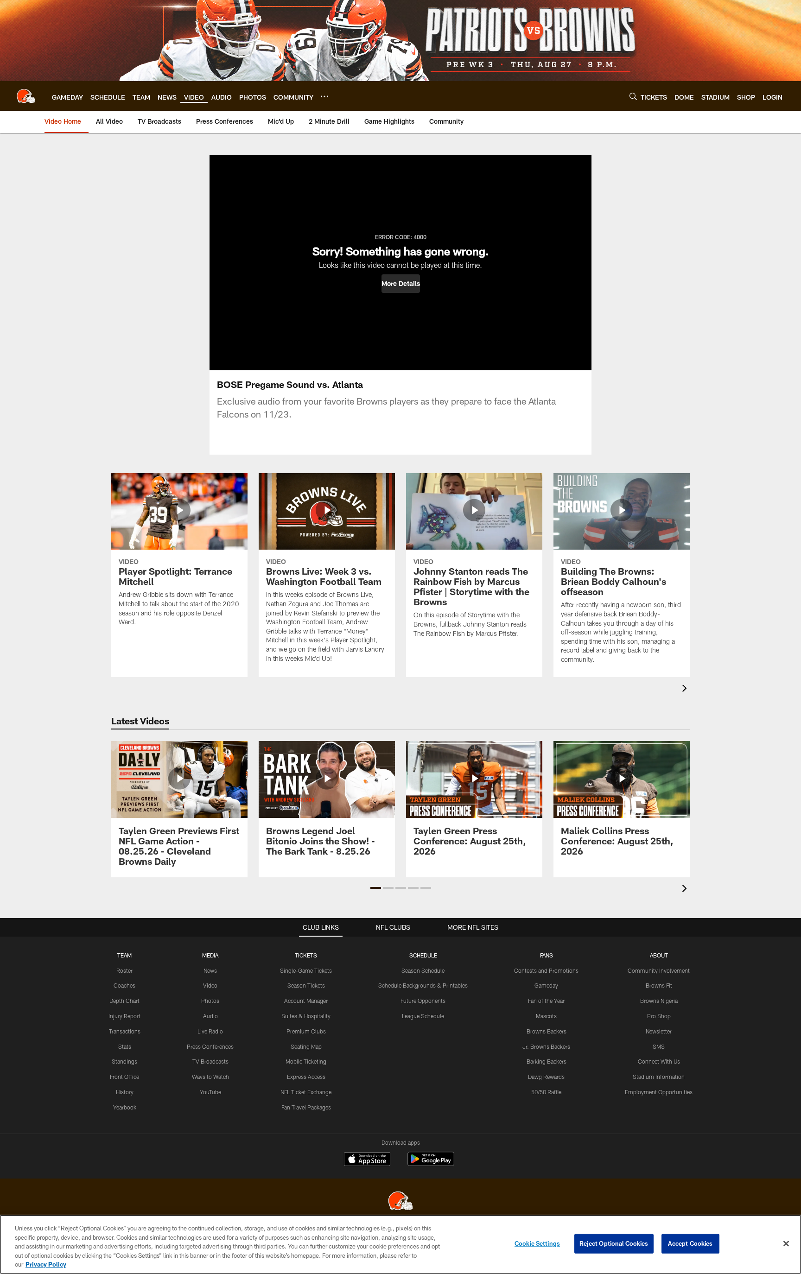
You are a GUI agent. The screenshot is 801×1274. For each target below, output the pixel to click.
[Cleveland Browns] (400, 1202)
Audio (210, 1016)
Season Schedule (423, 970)
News (210, 970)
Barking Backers (546, 1061)
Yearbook (124, 1107)
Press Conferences (210, 1046)
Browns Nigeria (659, 1000)
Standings (124, 1061)
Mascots (546, 1016)
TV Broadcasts (210, 1061)
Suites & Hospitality (306, 1016)
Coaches (124, 985)
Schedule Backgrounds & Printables (423, 985)
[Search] (633, 96)
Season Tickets (306, 985)
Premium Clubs (306, 1031)
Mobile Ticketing (306, 1061)
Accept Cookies (690, 1243)
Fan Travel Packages (306, 1107)
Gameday (546, 985)
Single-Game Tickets (306, 970)
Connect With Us (659, 1061)
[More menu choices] (324, 96)
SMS (659, 1046)
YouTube (210, 1092)
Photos (210, 1000)
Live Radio (210, 1031)
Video (210, 985)
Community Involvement (659, 970)
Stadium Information (659, 1076)
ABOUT (659, 955)
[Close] (786, 1244)
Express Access (306, 1076)
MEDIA (210, 955)
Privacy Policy (45, 1264)
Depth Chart (124, 1000)
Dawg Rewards (546, 1076)
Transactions (124, 1031)
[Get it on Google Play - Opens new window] (430, 1163)
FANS (546, 955)
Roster (124, 970)
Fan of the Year (546, 1000)
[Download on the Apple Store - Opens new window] (367, 1160)
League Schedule (423, 1016)
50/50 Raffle (546, 1092)
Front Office (124, 1076)
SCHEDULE (423, 955)
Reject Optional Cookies (613, 1243)
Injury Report (124, 1016)
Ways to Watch (210, 1076)
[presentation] (686, 689)
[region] (400, 1244)
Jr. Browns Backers (546, 1046)
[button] (400, 283)
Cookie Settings (537, 1243)
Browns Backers (546, 1031)
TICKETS (306, 955)
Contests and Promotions (546, 970)
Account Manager (306, 1000)
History (125, 1092)
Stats (124, 1046)
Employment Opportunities (659, 1092)
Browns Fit (659, 985)
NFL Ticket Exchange (305, 1092)
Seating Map (306, 1046)
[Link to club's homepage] (26, 96)
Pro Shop (659, 1016)
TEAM (124, 955)
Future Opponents (422, 1000)
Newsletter (659, 1031)
